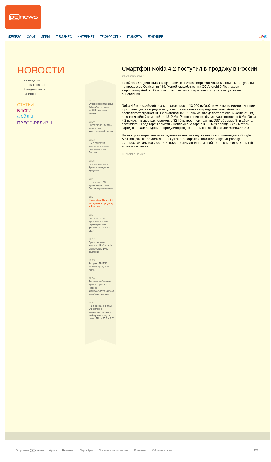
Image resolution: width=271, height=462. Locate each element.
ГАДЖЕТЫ (135, 37)
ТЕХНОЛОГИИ (111, 37)
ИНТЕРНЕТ (85, 37)
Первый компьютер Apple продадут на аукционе (99, 167)
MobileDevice (136, 154)
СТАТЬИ (25, 105)
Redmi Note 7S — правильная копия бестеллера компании (101, 185)
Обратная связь (162, 450)
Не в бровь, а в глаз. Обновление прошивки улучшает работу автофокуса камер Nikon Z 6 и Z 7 (101, 312)
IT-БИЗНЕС (63, 37)
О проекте (22, 450)
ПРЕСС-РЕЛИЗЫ (34, 123)
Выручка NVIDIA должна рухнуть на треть (99, 266)
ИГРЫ (45, 37)
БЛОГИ (24, 111)
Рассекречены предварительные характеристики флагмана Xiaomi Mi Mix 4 (100, 224)
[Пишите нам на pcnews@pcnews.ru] (256, 450)
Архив (53, 450)
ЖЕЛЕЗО (14, 37)
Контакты (140, 450)
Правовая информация (113, 450)
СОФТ (31, 37)
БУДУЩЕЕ (155, 37)
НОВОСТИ (40, 70)
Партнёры (86, 450)
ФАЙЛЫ (25, 117)
